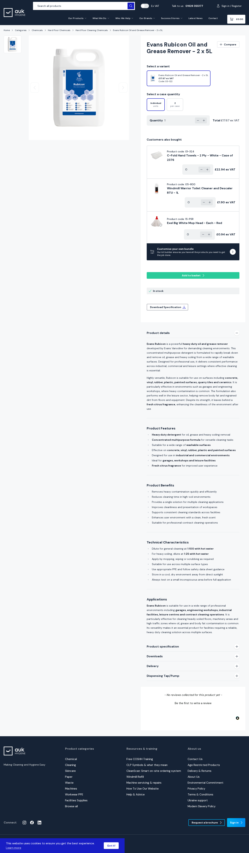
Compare (230, 44)
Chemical (71, 759)
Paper (68, 777)
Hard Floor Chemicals (59, 30)
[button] (193, 702)
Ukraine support (198, 800)
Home (7, 30)
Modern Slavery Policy (201, 806)
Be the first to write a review (193, 703)
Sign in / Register (232, 6)
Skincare (70, 771)
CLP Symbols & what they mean (147, 765)
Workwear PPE (74, 794)
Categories (21, 30)
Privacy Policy (196, 788)
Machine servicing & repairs (143, 783)
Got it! (111, 845)
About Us (194, 777)
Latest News (196, 18)
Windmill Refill (135, 777)
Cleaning (70, 765)
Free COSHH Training (139, 759)
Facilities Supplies (76, 800)
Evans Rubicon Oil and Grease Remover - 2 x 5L (138, 30)
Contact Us (195, 759)
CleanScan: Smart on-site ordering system (153, 771)
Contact (213, 18)
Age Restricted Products (204, 765)
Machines (71, 788)
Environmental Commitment (205, 783)
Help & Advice (135, 794)
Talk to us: (187, 6)
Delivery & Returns (199, 771)
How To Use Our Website (142, 788)
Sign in (234, 822)
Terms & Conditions (200, 794)
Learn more (13, 848)
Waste (69, 783)
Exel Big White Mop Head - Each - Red (194, 223)
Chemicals (37, 30)
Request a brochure (205, 822)
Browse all (71, 806)
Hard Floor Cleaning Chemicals (92, 30)
